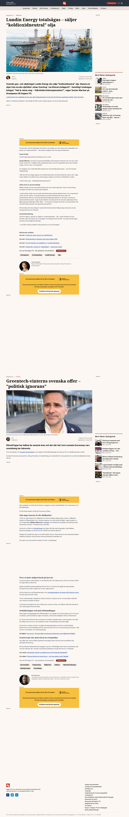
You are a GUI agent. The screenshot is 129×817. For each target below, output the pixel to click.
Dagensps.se (9, 15)
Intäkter (57, 665)
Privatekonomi (55, 8)
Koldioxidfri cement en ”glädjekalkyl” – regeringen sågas (44, 247)
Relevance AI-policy (91, 799)
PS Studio (103, 8)
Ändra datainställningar (92, 810)
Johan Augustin (35, 262)
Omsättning (38, 668)
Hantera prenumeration (92, 784)
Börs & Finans (44, 8)
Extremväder (24, 665)
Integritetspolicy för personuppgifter (96, 793)
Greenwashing (37, 255)
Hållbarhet (19, 15)
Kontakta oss (89, 789)
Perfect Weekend (93, 8)
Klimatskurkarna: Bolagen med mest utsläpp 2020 (41, 239)
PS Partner (88, 805)
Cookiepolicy (89, 795)
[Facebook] (7, 794)
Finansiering (37, 665)
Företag (70, 8)
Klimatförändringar (69, 665)
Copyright (88, 791)
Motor (77, 8)
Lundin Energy (50, 255)
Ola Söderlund (35, 675)
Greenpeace (24, 255)
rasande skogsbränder (27, 452)
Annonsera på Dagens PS (92, 801)
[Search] (119, 3)
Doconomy (33, 613)
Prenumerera (112, 3)
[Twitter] (12, 794)
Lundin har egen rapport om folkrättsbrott (39, 235)
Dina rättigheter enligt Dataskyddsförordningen (99, 797)
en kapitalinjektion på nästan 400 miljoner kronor (63, 592)
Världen (34, 8)
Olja (59, 255)
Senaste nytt (26, 8)
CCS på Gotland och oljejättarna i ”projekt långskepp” (43, 243)
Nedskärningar (25, 668)
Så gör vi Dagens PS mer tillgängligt (96, 808)
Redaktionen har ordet (91, 803)
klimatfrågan (38, 528)
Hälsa (83, 8)
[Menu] (122, 3)
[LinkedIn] (16, 794)
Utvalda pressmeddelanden (93, 787)
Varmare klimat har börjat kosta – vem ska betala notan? (47, 656)
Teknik (63, 8)
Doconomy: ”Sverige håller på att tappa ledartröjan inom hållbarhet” (51, 633)
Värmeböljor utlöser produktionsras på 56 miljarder (47, 652)
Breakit (47, 522)
